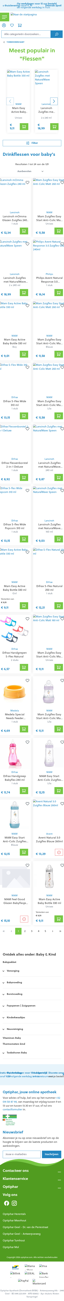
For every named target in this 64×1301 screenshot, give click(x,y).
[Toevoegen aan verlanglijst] (27, 182)
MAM (19, 104)
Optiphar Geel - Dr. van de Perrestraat (25, 1227)
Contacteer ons (16, 1170)
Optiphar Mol (11, 1247)
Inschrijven (51, 1154)
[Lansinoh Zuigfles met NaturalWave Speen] (46, 85)
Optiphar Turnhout (14, 1240)
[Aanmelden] (4, 25)
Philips (49, 274)
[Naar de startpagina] (36, 17)
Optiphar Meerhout (14, 1220)
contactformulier (12, 1109)
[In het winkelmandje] (24, 126)
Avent (49, 833)
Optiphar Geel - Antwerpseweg (21, 1234)
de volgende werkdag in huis (37, 5)
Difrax (14, 397)
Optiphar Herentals (14, 1214)
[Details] (59, 852)
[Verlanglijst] (12, 25)
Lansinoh (46, 104)
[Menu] (4, 17)
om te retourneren (43, 1074)
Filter (34, 143)
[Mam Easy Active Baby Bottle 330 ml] (18, 85)
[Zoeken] (57, 34)
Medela (14, 710)
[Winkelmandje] (20, 25)
